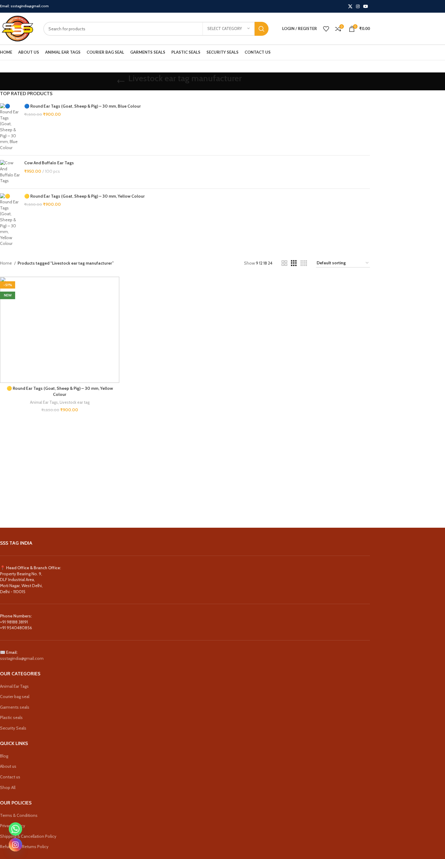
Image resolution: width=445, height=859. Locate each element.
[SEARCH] (262, 29)
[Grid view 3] (294, 263)
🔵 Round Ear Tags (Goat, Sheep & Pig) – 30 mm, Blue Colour (82, 106)
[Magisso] (41, 502)
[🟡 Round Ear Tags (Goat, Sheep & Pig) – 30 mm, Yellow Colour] (10, 220)
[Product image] (59, 329)
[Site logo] (17, 28)
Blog (4, 756)
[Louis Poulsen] (94, 502)
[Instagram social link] (357, 6)
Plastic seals (11, 717)
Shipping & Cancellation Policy (28, 836)
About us (8, 766)
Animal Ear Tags (44, 402)
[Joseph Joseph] (200, 502)
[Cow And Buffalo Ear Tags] (10, 172)
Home (6, 263)
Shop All (7, 787)
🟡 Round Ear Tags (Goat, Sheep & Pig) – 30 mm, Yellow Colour (84, 196)
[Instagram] (15, 844)
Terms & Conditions (19, 815)
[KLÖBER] (147, 502)
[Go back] (120, 81)
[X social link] (350, 6)
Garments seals (14, 707)
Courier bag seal (14, 696)
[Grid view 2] (284, 263)
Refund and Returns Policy (24, 846)
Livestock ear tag (75, 402)
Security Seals (13, 728)
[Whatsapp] (15, 829)
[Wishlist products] (326, 29)
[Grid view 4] (304, 263)
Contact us (10, 777)
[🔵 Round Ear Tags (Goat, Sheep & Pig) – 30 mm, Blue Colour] (10, 127)
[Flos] (305, 502)
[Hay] (253, 502)
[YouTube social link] (365, 6)
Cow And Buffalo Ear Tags (49, 162)
